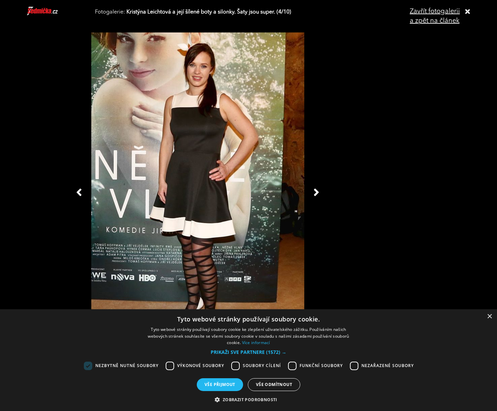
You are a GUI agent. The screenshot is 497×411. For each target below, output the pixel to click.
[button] (248, 352)
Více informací (256, 342)
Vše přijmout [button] (220, 384)
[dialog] (248, 360)
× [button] (489, 316)
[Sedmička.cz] (51, 14)
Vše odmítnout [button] (274, 384)
